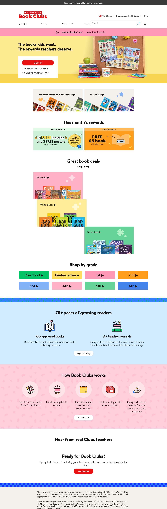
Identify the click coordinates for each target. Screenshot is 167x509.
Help (146, 16)
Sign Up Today (83, 353)
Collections (66, 24)
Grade (43, 24)
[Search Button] (138, 23)
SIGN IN (38, 62)
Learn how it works (96, 32)
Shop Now (83, 166)
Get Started (107, 16)
